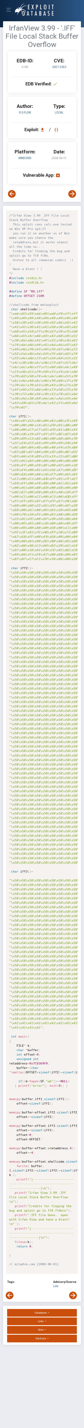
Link (55, 1286)
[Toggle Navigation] (10, 10)
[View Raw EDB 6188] (57, 129)
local (59, 112)
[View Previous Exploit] (12, 194)
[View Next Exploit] (72, 194)
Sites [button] (41, 1329)
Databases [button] (41, 1312)
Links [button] (41, 1321)
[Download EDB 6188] (43, 129)
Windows (24, 158)
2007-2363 (59, 67)
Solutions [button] (41, 1338)
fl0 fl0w (25, 112)
